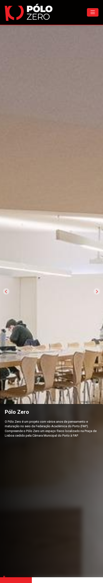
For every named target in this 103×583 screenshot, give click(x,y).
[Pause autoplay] (4, 577)
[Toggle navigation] (92, 12)
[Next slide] (97, 291)
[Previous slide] (6, 291)
